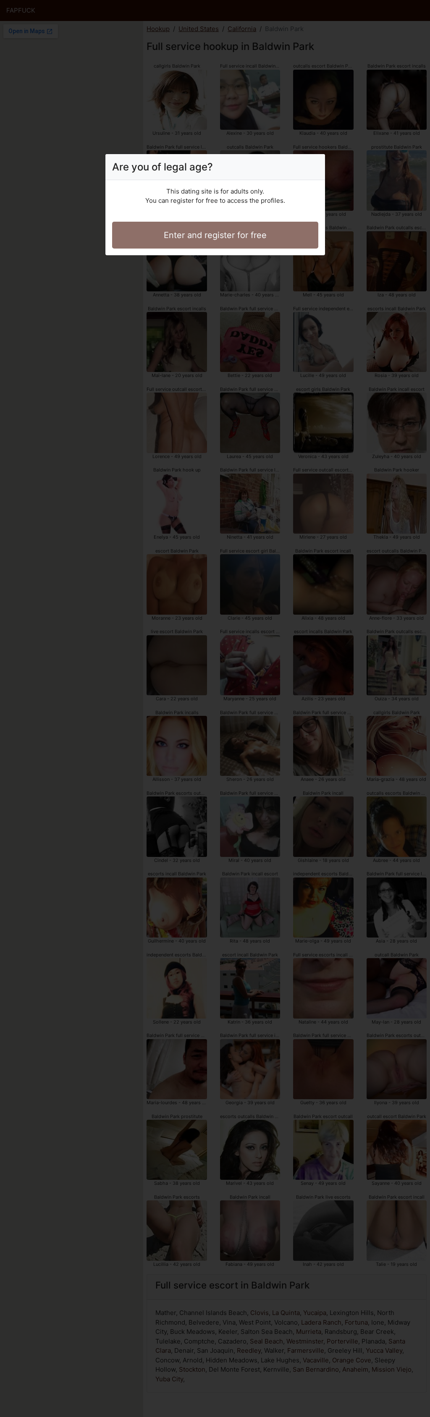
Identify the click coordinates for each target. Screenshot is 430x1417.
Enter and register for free (215, 235)
